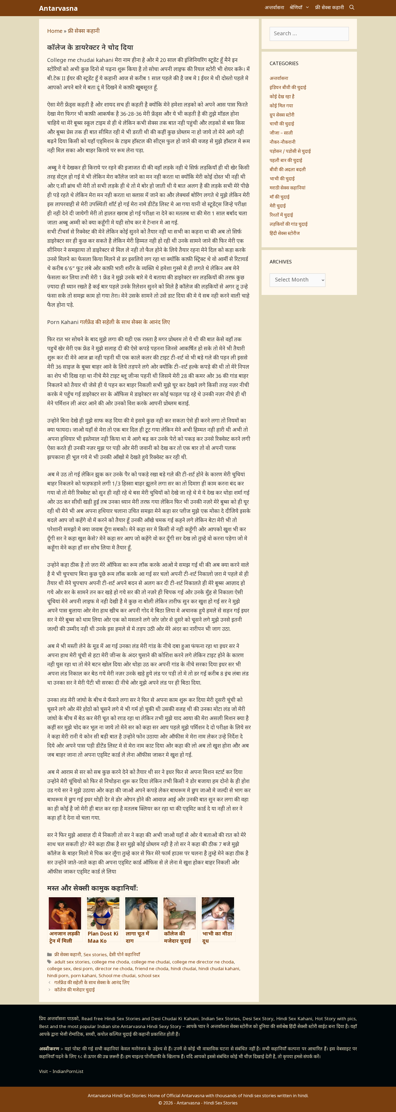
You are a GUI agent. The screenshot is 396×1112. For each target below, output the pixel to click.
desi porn (83, 969)
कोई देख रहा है (282, 97)
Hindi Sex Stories (122, 1019)
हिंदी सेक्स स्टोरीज (285, 234)
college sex (59, 969)
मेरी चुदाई (278, 206)
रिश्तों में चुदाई (281, 216)
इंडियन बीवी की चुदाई (288, 88)
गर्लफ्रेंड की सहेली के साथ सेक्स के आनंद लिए (125, 322)
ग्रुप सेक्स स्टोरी (282, 115)
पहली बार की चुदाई (286, 161)
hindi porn (57, 976)
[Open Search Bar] (352, 8)
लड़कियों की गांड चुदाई (289, 225)
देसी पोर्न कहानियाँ (124, 955)
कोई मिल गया (281, 106)
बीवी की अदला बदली (288, 170)
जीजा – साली (281, 133)
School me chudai (117, 976)
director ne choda (114, 969)
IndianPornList (68, 1072)
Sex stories (95, 955)
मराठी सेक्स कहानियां (287, 188)
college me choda (110, 962)
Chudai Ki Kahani (180, 1019)
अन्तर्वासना (274, 8)
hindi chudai (183, 969)
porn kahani (83, 976)
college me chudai (150, 962)
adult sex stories (71, 962)
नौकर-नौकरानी (283, 143)
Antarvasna (58, 8)
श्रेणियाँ (296, 8)
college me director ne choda (203, 962)
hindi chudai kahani (219, 969)
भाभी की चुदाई (282, 179)
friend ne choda (151, 969)
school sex (149, 976)
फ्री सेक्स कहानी (329, 8)
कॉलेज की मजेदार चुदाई (74, 990)
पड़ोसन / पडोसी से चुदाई (290, 152)
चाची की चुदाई (282, 124)
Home (54, 31)
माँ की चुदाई (280, 197)
